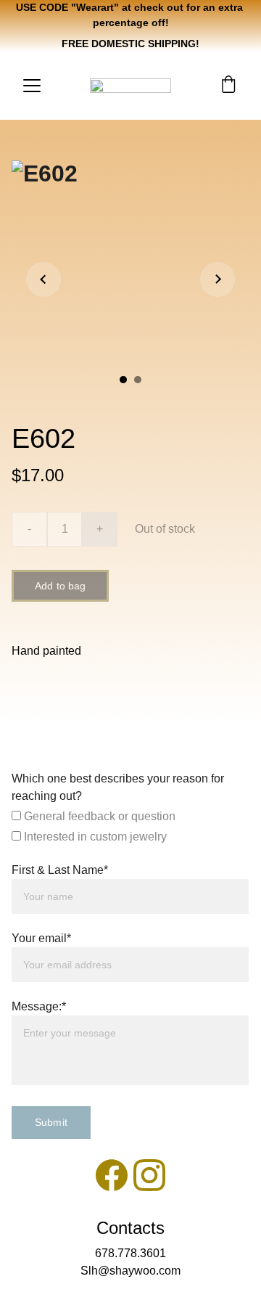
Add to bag (60, 586)
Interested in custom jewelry (94, 836)
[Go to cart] (228, 86)
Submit (51, 1122)
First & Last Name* (60, 870)
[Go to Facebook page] (112, 1175)
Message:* (39, 1006)
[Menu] (32, 85)
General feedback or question (98, 816)
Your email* (41, 938)
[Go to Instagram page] (149, 1175)
